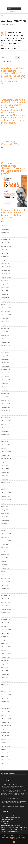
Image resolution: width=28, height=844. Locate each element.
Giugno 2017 (5, 551)
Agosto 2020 (5, 424)
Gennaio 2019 (6, 486)
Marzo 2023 (5, 335)
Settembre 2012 (6, 629)
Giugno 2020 (5, 431)
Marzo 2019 (5, 479)
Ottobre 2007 (6, 742)
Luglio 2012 (5, 633)
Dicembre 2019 (6, 448)
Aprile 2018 (5, 516)
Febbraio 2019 (6, 482)
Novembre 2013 (6, 609)
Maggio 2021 (5, 393)
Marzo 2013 (5, 616)
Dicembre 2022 (6, 345)
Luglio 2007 (5, 753)
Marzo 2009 (5, 705)
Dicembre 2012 (6, 623)
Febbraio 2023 (6, 338)
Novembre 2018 (6, 492)
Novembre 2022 (6, 349)
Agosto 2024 (5, 284)
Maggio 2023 (5, 328)
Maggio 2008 (5, 735)
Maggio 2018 (5, 513)
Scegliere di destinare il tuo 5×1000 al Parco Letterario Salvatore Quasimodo (13, 213)
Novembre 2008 (6, 718)
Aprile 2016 (5, 592)
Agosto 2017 (5, 544)
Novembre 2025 (6, 246)
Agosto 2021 (5, 383)
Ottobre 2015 (6, 602)
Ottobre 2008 (6, 722)
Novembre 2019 (6, 451)
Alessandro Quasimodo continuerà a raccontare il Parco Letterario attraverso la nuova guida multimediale (13, 803)
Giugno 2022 (5, 359)
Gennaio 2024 (6, 301)
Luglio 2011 (5, 667)
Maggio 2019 (5, 472)
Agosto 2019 (5, 462)
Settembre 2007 (6, 746)
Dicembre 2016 (6, 571)
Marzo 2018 (5, 520)
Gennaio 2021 (6, 407)
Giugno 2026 (5, 229)
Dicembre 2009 (6, 691)
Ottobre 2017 (6, 537)
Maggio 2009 (5, 701)
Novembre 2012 (6, 626)
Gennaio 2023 (6, 342)
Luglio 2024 (5, 287)
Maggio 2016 (5, 588)
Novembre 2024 (6, 277)
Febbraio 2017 (6, 564)
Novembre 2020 (6, 414)
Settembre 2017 (6, 540)
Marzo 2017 (5, 561)
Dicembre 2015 (6, 599)
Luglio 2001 (5, 763)
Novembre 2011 (6, 653)
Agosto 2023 (5, 318)
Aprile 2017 (5, 557)
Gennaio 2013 (6, 619)
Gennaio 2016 (6, 595)
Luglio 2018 (5, 506)
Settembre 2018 (6, 499)
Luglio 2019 (5, 465)
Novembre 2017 (6, 534)
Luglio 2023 (5, 321)
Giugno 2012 (5, 636)
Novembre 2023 (6, 308)
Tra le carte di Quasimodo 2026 (10, 142)
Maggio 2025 (5, 260)
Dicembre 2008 (6, 715)
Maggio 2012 (5, 640)
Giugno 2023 (5, 325)
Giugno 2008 (5, 732)
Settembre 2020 (6, 421)
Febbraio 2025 (6, 266)
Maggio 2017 (5, 554)
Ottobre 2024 (6, 280)
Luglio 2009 (5, 698)
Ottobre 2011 (6, 657)
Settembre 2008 (6, 725)
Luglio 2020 (5, 427)
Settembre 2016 (6, 581)
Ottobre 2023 (6, 311)
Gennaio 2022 (6, 369)
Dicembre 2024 (6, 273)
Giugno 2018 (5, 510)
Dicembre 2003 (6, 759)
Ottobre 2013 (6, 612)
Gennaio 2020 (6, 445)
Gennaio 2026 (6, 239)
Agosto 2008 (5, 729)
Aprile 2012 (5, 643)
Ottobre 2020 (6, 417)
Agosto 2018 (5, 503)
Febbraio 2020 (6, 441)
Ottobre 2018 (6, 496)
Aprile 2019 (5, 475)
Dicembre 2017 (6, 530)
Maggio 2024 (5, 294)
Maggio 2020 (5, 434)
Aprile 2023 (5, 332)
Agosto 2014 (5, 605)
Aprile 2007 (5, 756)
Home (3, 24)
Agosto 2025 (5, 249)
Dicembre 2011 (6, 650)
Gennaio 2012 (6, 646)
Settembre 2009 (6, 694)
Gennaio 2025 (6, 270)
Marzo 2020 (5, 438)
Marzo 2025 (5, 263)
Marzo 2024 (5, 297)
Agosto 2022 (5, 355)
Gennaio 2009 (6, 712)
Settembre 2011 (6, 660)
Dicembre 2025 (6, 243)
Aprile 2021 (5, 397)
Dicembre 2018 (6, 489)
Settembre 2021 (6, 379)
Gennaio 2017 (6, 568)
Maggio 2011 (5, 674)
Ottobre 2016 (6, 578)
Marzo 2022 (5, 366)
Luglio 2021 (5, 386)
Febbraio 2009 (6, 708)
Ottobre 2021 (6, 376)
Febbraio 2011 (6, 684)
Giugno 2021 (5, 390)
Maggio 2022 (5, 362)
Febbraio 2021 (6, 403)
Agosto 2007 (5, 749)
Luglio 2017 (5, 547)
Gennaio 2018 (6, 527)
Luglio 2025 (5, 253)
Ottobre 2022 (6, 352)
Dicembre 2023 (6, 304)
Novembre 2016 (6, 575)
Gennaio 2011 (6, 688)
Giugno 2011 (5, 670)
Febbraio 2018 (6, 523)
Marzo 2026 (5, 236)
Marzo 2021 (5, 400)
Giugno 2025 (5, 256)
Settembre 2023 (6, 314)
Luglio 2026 (5, 225)
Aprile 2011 (5, 677)
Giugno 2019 (5, 468)
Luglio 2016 (5, 585)
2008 (7, 24)
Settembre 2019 (6, 458)
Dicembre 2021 (6, 373)
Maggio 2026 (5, 232)
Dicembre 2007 (6, 739)
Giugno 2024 (5, 290)
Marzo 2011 (5, 681)
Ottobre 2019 (6, 455)
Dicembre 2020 (6, 410)
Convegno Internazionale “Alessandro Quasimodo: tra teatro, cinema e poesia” (13, 168)
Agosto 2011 (5, 664)
